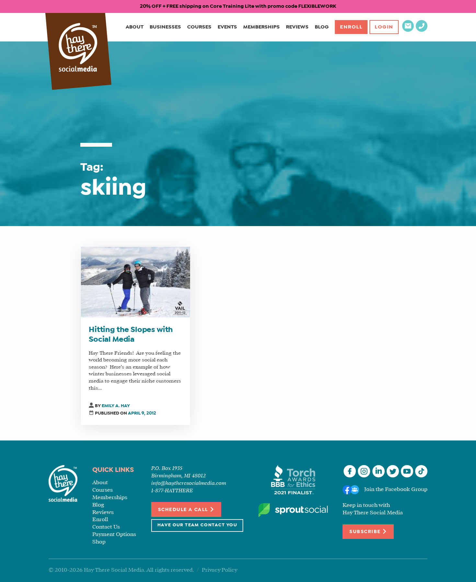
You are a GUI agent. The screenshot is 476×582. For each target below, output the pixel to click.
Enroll (351, 27)
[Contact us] (408, 30)
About (134, 27)
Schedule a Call (184, 510)
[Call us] (421, 30)
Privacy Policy (219, 570)
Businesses (165, 27)
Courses (199, 27)
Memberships (261, 27)
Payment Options (114, 534)
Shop (99, 542)
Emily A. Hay (116, 406)
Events (227, 27)
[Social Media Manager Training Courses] (78, 48)
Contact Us (106, 527)
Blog (322, 27)
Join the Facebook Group (395, 489)
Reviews (297, 27)
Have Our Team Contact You (197, 525)
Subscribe (365, 532)
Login (384, 27)
